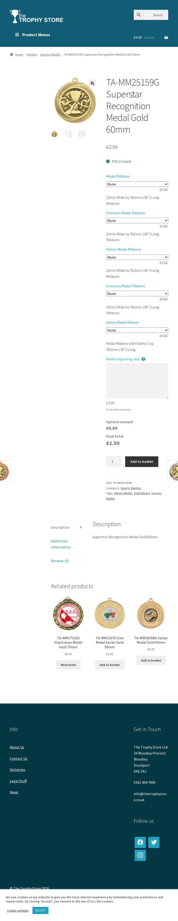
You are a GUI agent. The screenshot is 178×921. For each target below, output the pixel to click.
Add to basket (141, 461)
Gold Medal (142, 493)
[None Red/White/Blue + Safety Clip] (137, 330)
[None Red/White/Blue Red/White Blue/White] (137, 293)
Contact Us (18, 758)
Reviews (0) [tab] (60, 560)
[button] (92, 83)
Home (19, 54)
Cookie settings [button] (18, 910)
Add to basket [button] (110, 665)
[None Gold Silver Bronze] (137, 257)
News (14, 792)
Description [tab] (60, 527)
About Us (17, 747)
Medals (32, 54)
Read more (68, 665)
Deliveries (17, 769)
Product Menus (36, 34)
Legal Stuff (18, 781)
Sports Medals (50, 54)
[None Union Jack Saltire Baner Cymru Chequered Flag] (137, 220)
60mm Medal (123, 493)
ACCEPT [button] (40, 910)
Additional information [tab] (61, 544)
